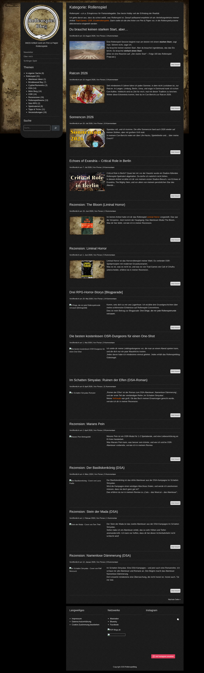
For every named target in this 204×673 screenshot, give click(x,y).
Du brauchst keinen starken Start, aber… (98, 29)
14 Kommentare (110, 299)
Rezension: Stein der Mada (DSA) (93, 511)
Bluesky (113, 621)
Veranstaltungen (35, 112)
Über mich (28, 56)
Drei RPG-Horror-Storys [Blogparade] (96, 292)
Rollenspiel (31, 76)
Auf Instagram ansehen (164, 656)
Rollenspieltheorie (36, 100)
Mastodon (114, 619)
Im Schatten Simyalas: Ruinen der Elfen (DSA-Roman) (108, 380)
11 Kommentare (110, 386)
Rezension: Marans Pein (86, 424)
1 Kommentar (111, 518)
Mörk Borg (33, 91)
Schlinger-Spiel (30, 61)
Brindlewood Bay (35, 82)
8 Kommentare (109, 430)
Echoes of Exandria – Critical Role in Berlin (100, 161)
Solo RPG (32, 103)
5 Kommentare (112, 80)
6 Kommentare (108, 167)
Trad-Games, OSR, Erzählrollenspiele (92, 20)
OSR (30, 94)
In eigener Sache (33, 73)
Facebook (114, 625)
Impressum (77, 619)
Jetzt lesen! (175, 65)
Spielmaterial (34, 106)
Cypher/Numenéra (36, 85)
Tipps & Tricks (34, 109)
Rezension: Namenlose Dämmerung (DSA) (100, 555)
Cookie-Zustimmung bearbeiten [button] (85, 625)
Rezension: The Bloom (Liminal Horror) (97, 204)
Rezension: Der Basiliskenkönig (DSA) (97, 468)
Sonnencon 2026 (81, 117)
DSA (30, 88)
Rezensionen (34, 97)
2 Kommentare (110, 211)
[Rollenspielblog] (42, 40)
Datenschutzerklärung (81, 621)
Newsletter (28, 52)
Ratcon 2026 (78, 73)
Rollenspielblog (131, 667)
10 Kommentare (110, 123)
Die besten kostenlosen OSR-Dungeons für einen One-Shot (112, 336)
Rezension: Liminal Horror (88, 248)
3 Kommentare (112, 36)
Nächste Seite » (174, 599)
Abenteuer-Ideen (35, 79)
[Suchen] (56, 128)
